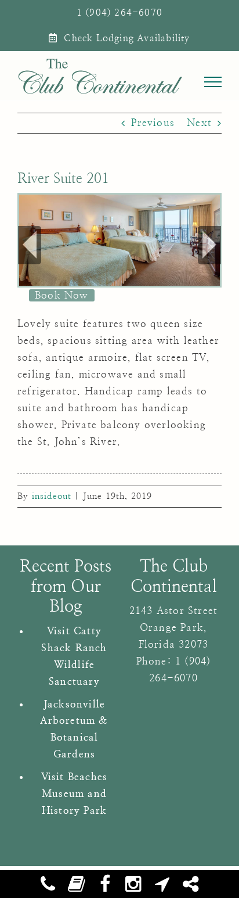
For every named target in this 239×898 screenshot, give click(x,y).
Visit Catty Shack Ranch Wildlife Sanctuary (74, 656)
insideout (52, 496)
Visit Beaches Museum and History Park (74, 794)
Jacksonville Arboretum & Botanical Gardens (74, 729)
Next (199, 123)
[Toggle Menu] (213, 82)
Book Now (62, 295)
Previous (153, 123)
